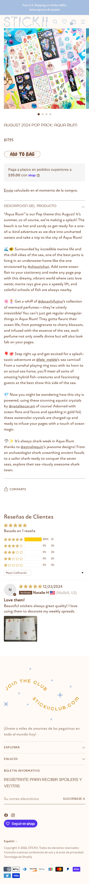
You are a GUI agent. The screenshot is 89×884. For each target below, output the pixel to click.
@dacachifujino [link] (50, 301)
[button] (13, 539)
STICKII (33, 848)
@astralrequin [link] (32, 446)
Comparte (18, 489)
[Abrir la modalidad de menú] (82, 21)
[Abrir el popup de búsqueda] (55, 21)
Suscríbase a (74, 799)
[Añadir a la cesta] (22, 154)
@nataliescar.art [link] (22, 406)
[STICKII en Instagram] (13, 815)
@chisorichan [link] (38, 266)
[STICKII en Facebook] (6, 815)
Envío (8, 190)
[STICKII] (27, 21)
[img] (31, 586)
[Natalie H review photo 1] (20, 629)
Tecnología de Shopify (18, 857)
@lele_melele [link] (46, 359)
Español (9, 841)
